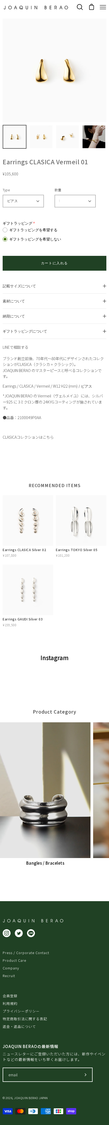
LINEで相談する (15, 347)
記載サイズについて (19, 285)
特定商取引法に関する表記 (25, 1018)
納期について (14, 316)
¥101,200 (62, 555)
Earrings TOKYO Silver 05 (76, 549)
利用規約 (10, 1003)
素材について (14, 300)
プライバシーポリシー (21, 1011)
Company (11, 967)
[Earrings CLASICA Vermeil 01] (14, 137)
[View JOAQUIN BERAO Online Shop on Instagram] (7, 933)
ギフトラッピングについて (25, 331)
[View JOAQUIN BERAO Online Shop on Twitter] (19, 933)
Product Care (14, 960)
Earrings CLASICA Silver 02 (24, 549)
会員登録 (10, 995)
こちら (48, 437)
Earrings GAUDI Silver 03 (23, 619)
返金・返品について (19, 1026)
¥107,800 (9, 555)
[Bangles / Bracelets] (45, 790)
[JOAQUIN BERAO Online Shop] (36, 8)
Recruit (9, 975)
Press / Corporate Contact (26, 952)
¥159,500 (9, 625)
